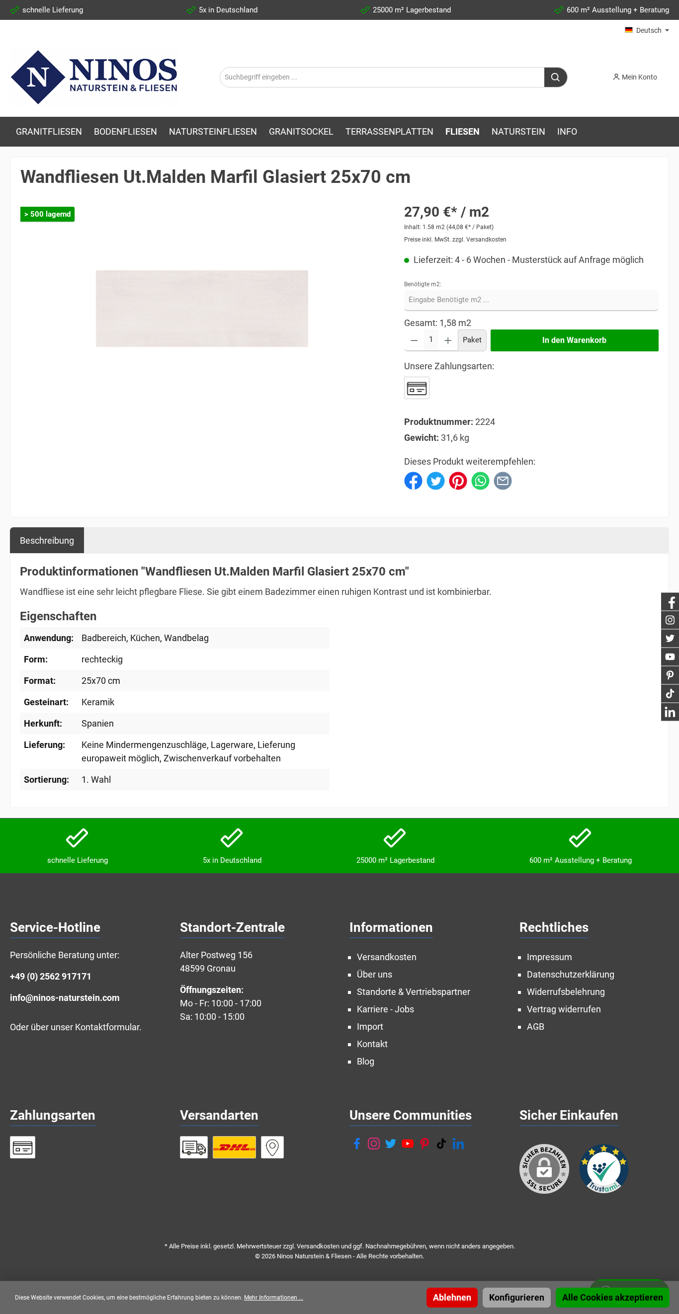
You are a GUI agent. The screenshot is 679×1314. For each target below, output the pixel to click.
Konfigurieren (516, 1297)
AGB (535, 1026)
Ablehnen (452, 1297)
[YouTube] (407, 1143)
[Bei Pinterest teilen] (458, 480)
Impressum (549, 957)
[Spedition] (194, 1147)
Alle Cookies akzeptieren (612, 1297)
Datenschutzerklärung (570, 974)
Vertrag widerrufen (564, 1009)
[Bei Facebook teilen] (413, 480)
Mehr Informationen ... (273, 1297)
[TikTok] (441, 1143)
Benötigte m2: (422, 284)
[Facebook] (356, 1143)
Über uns (374, 974)
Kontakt (372, 1044)
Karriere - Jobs (385, 1009)
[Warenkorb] (672, 74)
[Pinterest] (424, 1143)
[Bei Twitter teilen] (435, 480)
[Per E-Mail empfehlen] (503, 480)
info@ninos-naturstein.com (65, 997)
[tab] (47, 540)
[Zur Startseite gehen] (95, 77)
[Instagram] (373, 1143)
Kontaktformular (107, 1027)
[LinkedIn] (458, 1143)
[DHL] (234, 1147)
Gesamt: (420, 323)
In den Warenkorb (574, 340)
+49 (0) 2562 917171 (50, 976)
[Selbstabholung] (272, 1147)
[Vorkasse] (416, 388)
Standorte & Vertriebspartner (413, 991)
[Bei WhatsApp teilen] (480, 480)
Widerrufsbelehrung (566, 991)
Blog (365, 1061)
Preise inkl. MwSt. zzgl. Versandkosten (455, 239)
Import (370, 1026)
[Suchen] (556, 77)
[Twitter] (390, 1143)
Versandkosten (387, 957)
